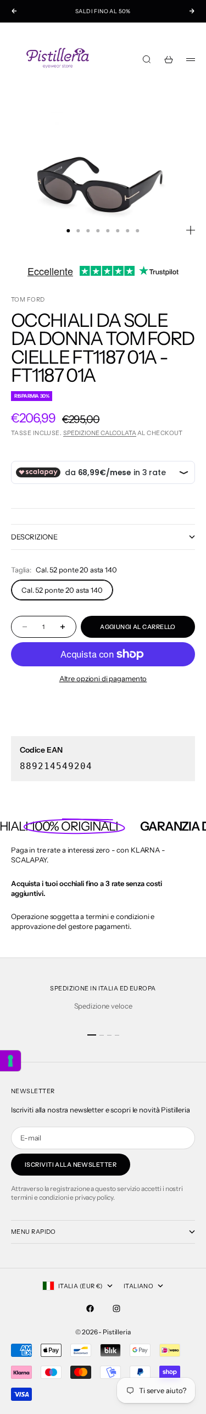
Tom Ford (28, 299)
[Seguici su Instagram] (116, 1308)
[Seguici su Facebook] (90, 1308)
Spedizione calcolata (99, 433)
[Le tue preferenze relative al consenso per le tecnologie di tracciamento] (10, 1060)
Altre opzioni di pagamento (103, 678)
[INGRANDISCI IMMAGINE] (191, 230)
